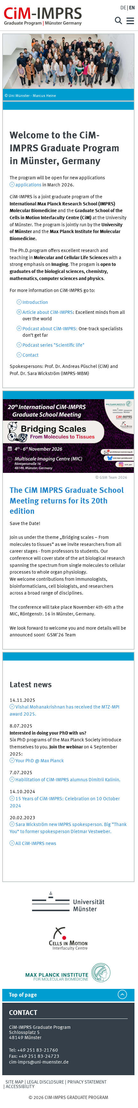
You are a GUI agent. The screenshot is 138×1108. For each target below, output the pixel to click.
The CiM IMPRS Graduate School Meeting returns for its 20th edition (67, 501)
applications (28, 185)
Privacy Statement (87, 1082)
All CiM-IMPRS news (35, 843)
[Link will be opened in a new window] (68, 972)
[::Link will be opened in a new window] (68, 436)
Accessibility (20, 1087)
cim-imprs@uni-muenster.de (39, 1062)
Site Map (14, 1082)
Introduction (35, 302)
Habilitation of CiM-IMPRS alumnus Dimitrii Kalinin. (67, 780)
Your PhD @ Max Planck (39, 761)
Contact (30, 355)
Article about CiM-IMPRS (47, 312)
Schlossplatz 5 (24, 1032)
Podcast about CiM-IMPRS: (50, 329)
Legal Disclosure (45, 1082)
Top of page (23, 995)
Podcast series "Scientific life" (53, 345)
